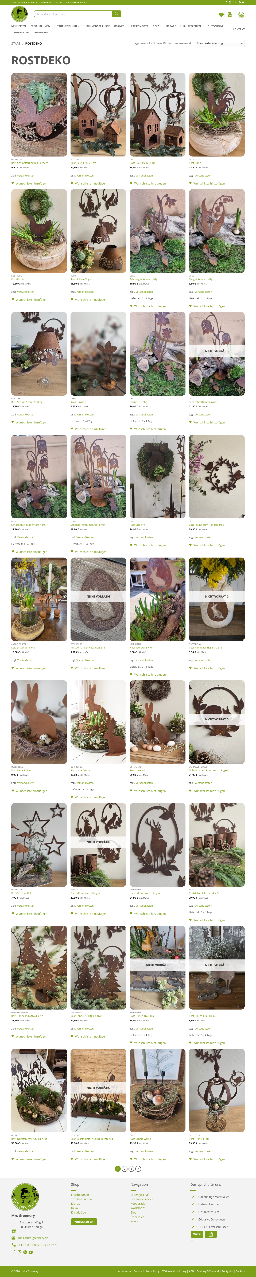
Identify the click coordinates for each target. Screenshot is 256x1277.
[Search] (116, 13)
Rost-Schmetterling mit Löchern (29, 163)
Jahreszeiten (192, 26)
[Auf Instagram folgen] (230, 2)
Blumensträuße (98, 26)
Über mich (137, 1217)
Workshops (22, 32)
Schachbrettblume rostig (203, 402)
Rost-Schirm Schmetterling (26, 402)
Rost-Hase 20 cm (21, 770)
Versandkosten (25, 175)
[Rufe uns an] (236, 2)
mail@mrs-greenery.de (33, 1238)
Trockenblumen (68, 26)
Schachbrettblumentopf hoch (28, 524)
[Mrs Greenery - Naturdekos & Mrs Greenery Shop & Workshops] (20, 14)
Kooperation (139, 1204)
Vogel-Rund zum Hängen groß (206, 524)
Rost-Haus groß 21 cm (83, 163)
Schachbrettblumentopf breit (88, 524)
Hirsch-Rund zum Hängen (145, 893)
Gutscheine (216, 26)
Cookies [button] (240, 1271)
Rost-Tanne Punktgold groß (86, 1016)
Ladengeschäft (140, 1195)
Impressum (124, 1271)
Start (15, 43)
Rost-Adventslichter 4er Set (205, 893)
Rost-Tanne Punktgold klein (27, 1016)
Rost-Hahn (195, 163)
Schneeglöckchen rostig (143, 279)
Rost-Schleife (137, 524)
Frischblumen (40, 26)
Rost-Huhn (17, 279)
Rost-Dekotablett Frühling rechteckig (92, 1138)
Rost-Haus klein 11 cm (143, 163)
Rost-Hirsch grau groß (142, 1016)
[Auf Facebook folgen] (226, 2)
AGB (191, 1271)
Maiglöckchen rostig (200, 279)
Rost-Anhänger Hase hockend (88, 647)
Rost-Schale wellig (140, 1138)
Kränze (119, 26)
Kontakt (239, 29)
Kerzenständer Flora (23, 647)
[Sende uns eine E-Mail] (233, 2)
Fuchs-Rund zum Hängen (85, 893)
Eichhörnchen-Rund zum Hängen (208, 770)
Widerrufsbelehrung (174, 1271)
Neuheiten (18, 26)
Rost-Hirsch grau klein (202, 1016)
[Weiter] (138, 1169)
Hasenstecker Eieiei (141, 647)
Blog (133, 1212)
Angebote (41, 32)
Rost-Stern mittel (21, 893)
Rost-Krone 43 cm (199, 1138)
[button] (229, 14)
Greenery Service (142, 1199)
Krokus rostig (78, 402)
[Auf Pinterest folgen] (240, 2)
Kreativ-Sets (139, 26)
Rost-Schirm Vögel (81, 279)
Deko (156, 26)
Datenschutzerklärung (147, 1271)
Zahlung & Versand (208, 1271)
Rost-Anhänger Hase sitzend (205, 647)
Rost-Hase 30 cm (80, 770)
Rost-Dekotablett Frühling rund (29, 1138)
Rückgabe (227, 1271)
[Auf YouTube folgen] (243, 2)
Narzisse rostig (138, 402)
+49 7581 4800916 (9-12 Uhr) (38, 1245)
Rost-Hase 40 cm (139, 770)
